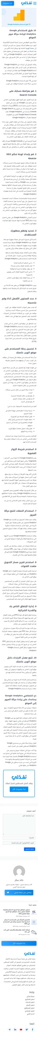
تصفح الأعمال (30, 1005)
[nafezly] (26, 3)
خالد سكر (19, 880)
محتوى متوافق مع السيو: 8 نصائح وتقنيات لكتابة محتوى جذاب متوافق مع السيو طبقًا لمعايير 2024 (16, 912)
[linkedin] (15, 1029)
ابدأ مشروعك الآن (19, 789)
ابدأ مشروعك (7, 3)
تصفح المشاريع (29, 999)
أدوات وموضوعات (26, 916)
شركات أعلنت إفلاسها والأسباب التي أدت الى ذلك (17, 931)
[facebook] (32, 1029)
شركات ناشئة (27, 934)
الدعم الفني (30, 1014)
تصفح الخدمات (30, 1002)
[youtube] (21, 1029)
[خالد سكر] (19, 871)
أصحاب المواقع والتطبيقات (24, 926)
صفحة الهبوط (30, 48)
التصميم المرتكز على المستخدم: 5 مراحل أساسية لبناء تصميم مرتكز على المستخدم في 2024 (16, 922)
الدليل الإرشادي (29, 1011)
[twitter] (26, 1029)
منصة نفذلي (30, 996)
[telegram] (9, 1029)
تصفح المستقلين (29, 1008)
